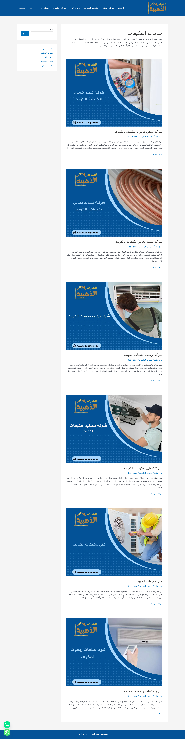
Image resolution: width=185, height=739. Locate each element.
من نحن (32, 8)
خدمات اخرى (44, 8)
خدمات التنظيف (107, 8)
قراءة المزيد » (156, 154)
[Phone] (7, 724)
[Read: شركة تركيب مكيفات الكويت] (114, 315)
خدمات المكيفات (59, 8)
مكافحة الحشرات (91, 8)
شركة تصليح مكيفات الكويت (143, 468)
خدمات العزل (75, 8)
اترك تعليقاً (158, 136)
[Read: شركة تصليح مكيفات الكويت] (114, 429)
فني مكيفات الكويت (149, 581)
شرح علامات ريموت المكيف (143, 691)
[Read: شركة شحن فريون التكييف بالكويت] (114, 92)
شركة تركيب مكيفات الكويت (143, 355)
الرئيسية (121, 8)
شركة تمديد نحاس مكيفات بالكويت (138, 241)
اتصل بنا (22, 8)
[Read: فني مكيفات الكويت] (114, 542)
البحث (50, 29)
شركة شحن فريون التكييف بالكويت (138, 131)
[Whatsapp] (7, 732)
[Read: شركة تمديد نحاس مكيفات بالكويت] (114, 202)
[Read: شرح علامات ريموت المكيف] (114, 652)
